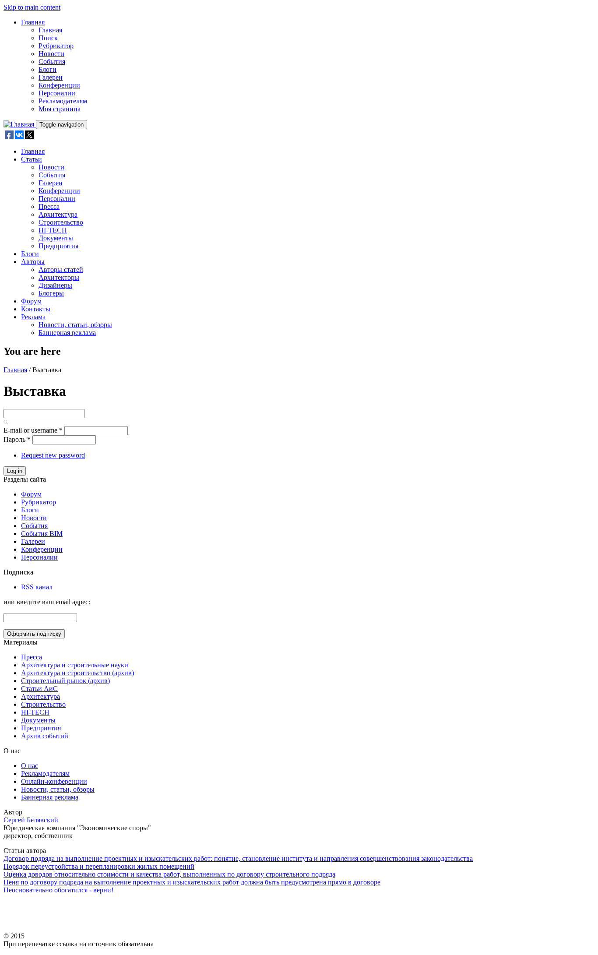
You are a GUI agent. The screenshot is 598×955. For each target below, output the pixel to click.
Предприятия (58, 246)
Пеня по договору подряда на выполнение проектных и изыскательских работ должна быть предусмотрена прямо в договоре (192, 882)
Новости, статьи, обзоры (75, 324)
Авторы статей (61, 269)
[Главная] (20, 124)
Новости (51, 53)
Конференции (59, 85)
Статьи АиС (39, 688)
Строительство (61, 222)
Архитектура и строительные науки (74, 665)
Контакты (35, 309)
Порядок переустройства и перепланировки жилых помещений (99, 866)
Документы (56, 238)
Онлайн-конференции (54, 781)
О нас (29, 765)
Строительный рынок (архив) (65, 680)
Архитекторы (59, 277)
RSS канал (37, 587)
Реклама (33, 317)
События (52, 61)
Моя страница (60, 109)
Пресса (49, 206)
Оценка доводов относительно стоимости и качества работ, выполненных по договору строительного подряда (169, 874)
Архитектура (58, 214)
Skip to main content (32, 7)
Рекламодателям (63, 101)
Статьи (31, 159)
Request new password (53, 455)
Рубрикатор (56, 45)
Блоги (47, 69)
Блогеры (51, 293)
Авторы (33, 261)
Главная (33, 22)
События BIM (42, 533)
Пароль (17, 439)
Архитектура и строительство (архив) (77, 673)
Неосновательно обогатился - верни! (58, 890)
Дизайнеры (55, 285)
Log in (14, 471)
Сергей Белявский (31, 820)
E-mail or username (33, 430)
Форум (31, 301)
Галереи (51, 77)
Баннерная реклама (67, 332)
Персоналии (57, 93)
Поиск (48, 38)
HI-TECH (53, 230)
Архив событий (44, 736)
